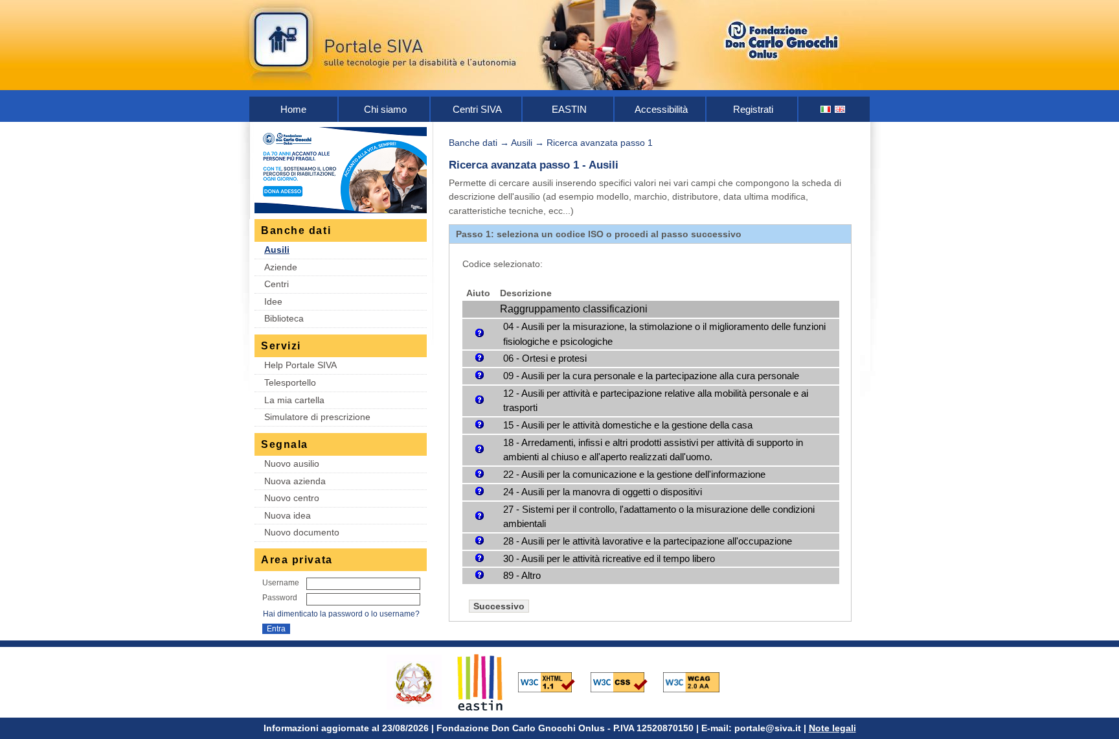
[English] (840, 109)
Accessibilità (661, 109)
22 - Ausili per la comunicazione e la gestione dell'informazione (634, 474)
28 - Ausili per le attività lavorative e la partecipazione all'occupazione (647, 540)
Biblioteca (284, 318)
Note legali (832, 728)
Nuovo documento (301, 532)
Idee (273, 301)
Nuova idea (287, 515)
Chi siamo (385, 109)
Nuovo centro (291, 498)
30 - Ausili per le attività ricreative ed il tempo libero (609, 558)
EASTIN (569, 109)
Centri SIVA (477, 109)
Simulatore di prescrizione (317, 417)
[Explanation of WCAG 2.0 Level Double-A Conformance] (698, 681)
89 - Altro (522, 575)
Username (280, 583)
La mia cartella (294, 400)
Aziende (280, 267)
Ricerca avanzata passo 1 (600, 142)
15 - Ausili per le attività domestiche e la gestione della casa (627, 424)
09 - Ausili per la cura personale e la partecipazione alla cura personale (651, 375)
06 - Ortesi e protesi (545, 358)
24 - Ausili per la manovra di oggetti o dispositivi (602, 491)
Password (279, 598)
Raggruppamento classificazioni (574, 308)
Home (293, 109)
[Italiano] (826, 109)
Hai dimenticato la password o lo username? (341, 614)
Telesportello (290, 382)
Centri (276, 284)
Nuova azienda (295, 481)
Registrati (753, 109)
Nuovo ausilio (291, 463)
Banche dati (473, 142)
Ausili (276, 249)
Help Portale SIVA (300, 365)
